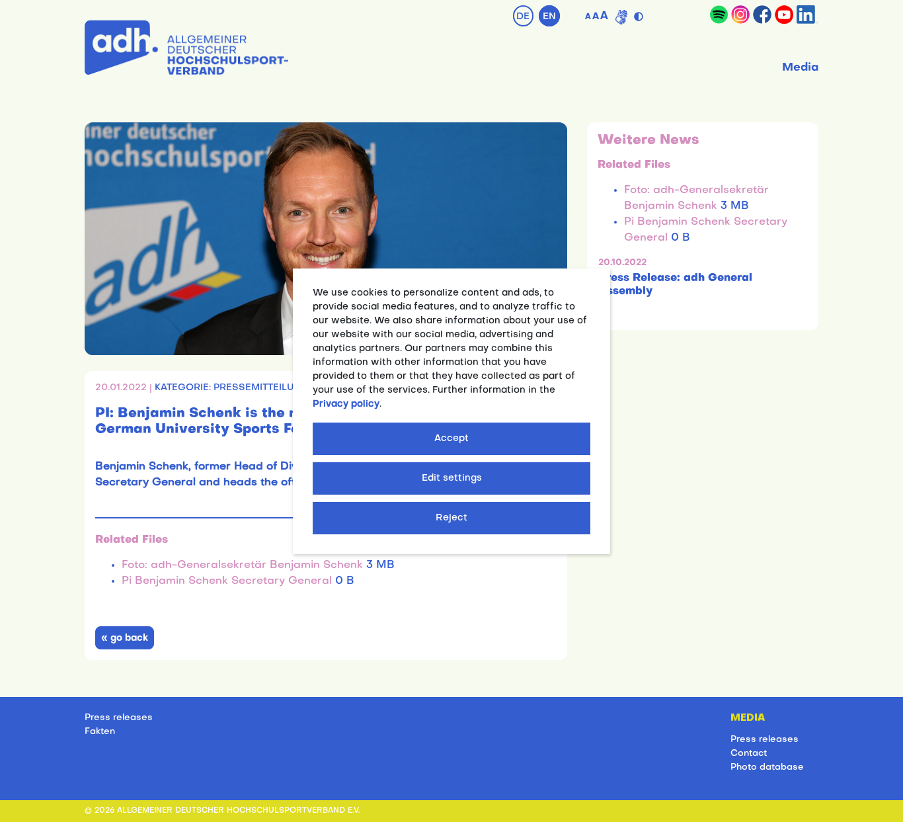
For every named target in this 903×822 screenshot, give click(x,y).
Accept (451, 438)
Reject (451, 518)
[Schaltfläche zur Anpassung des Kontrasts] (640, 13)
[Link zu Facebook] (762, 14)
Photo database (767, 767)
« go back (124, 638)
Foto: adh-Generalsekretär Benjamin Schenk (244, 565)
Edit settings (452, 478)
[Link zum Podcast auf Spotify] (719, 14)
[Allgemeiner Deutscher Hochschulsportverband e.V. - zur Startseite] (186, 45)
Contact (748, 753)
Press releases (119, 718)
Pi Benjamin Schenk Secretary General (228, 581)
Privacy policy (346, 404)
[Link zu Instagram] (740, 14)
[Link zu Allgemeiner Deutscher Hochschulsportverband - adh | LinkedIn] (807, 14)
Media (800, 67)
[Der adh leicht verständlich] (621, 17)
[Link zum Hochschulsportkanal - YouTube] (784, 14)
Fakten (100, 731)
